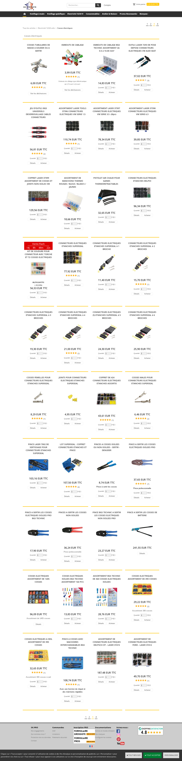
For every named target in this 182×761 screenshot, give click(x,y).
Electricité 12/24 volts (46, 28)
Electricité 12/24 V (75, 14)
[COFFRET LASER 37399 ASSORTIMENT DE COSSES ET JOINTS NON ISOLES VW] (38, 206)
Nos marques (100, 734)
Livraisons (56, 734)
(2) (44, 154)
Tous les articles (29, 28)
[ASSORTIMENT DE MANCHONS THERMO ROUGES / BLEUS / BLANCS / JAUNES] (72, 215)
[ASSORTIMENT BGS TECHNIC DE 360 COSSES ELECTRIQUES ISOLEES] (106, 610)
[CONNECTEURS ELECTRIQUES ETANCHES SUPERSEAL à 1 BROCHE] (106, 275)
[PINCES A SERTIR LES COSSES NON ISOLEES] (72, 543)
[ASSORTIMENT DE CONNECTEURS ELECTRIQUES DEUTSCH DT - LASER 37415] (106, 668)
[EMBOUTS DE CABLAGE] (72, 68)
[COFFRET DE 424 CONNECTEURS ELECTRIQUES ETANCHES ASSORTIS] (106, 411)
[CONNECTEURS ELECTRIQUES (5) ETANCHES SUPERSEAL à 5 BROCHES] (106, 344)
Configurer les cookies (103, 737)
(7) (148, 484)
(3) (148, 80)
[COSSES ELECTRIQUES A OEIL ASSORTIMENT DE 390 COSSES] (38, 664)
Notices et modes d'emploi (105, 731)
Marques (143, 14)
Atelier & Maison (109, 14)
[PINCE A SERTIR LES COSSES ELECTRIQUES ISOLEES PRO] (142, 475)
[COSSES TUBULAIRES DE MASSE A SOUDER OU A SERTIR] (38, 79)
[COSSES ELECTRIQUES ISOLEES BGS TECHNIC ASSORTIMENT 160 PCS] (72, 610)
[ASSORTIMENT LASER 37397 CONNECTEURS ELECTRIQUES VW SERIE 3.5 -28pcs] (106, 135)
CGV (53, 731)
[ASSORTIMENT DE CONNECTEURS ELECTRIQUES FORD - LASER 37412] (142, 672)
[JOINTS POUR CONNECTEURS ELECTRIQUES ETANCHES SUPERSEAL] (72, 410)
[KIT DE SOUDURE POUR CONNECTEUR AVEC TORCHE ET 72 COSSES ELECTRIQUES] (38, 278)
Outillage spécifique (56, 14)
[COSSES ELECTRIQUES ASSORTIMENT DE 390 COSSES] (142, 597)
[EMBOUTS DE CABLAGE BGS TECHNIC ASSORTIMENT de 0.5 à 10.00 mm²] (106, 79)
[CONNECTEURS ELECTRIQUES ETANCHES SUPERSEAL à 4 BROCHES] (72, 344)
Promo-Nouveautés (128, 14)
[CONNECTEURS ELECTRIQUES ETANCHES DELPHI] (142, 202)
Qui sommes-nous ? (38, 734)
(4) (78, 487)
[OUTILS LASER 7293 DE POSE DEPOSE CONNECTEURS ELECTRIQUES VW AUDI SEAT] (142, 71)
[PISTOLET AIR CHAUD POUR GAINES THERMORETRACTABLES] (106, 208)
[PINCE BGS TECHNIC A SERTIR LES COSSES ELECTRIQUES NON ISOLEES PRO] (106, 546)
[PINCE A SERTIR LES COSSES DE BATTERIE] (142, 543)
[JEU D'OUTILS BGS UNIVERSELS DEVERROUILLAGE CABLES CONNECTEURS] (38, 145)
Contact (34, 741)
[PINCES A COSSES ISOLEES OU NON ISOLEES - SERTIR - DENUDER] (106, 478)
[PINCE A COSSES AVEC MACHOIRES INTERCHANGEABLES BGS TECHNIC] (72, 676)
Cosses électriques (65, 28)
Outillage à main (37, 14)
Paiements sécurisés (59, 737)
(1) (44, 87)
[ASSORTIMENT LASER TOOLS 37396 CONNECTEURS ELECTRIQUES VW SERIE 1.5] (72, 135)
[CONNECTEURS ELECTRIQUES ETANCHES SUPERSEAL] (72, 267)
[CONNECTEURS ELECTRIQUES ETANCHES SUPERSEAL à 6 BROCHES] (142, 344)
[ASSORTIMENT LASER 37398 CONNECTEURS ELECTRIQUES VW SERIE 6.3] (142, 135)
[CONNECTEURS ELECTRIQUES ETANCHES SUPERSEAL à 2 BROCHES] (142, 275)
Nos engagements (37, 731)
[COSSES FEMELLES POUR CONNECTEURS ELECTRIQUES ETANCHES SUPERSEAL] (38, 410)
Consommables (92, 14)
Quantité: (101, 87)
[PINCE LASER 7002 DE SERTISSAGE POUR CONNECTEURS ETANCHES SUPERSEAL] (38, 474)
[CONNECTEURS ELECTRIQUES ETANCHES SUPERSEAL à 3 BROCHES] (38, 344)
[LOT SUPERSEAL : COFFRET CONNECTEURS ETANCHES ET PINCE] (72, 478)
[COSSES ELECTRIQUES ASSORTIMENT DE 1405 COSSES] (38, 610)
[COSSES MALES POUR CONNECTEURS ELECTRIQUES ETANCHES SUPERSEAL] (142, 410)
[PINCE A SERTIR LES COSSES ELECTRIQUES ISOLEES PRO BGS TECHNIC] (38, 546)
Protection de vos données (41, 737)
